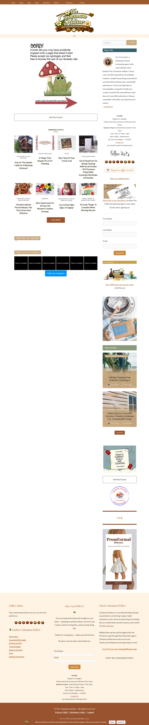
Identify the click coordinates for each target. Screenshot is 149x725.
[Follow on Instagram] (106, 162)
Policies (56, 3)
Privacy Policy (61, 712)
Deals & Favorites (16, 657)
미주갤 (120, 518)
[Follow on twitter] (125, 162)
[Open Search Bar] (74, 36)
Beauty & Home (15, 650)
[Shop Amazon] (133, 162)
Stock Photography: (119, 649)
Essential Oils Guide (17, 640)
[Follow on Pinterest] (114, 162)
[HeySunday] (120, 340)
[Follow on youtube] (118, 162)
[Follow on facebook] (121, 162)
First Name (107, 218)
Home (13, 3)
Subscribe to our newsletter (114, 200)
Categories (68, 3)
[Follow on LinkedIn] (129, 162)
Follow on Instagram (55, 273)
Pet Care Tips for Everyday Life (116, 356)
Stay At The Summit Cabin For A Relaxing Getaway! (23, 165)
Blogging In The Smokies (23, 157)
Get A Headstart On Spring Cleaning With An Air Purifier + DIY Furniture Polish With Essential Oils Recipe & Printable (88, 169)
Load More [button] (56, 220)
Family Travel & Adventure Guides (88, 199)
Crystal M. (116, 384)
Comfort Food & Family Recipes (23, 199)
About (21, 3)
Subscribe (46, 3)
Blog (29, 3)
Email (105, 241)
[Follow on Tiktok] (110, 162)
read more (108, 106)
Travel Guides (15, 647)
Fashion (45, 198)
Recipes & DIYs (15, 643)
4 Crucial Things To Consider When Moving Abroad (88, 207)
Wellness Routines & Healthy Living (67, 199)
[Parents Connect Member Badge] (119, 504)
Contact (81, 3)
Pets (11, 653)
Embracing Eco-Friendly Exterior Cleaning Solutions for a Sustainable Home (120, 416)
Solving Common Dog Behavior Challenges (120, 379)
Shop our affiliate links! (119, 178)
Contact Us (120, 142)
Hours (37, 3)
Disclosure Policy (77, 712)
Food (67, 153)
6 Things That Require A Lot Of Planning (45, 161)
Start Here (13, 637)
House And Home (45, 153)
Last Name (107, 230)
